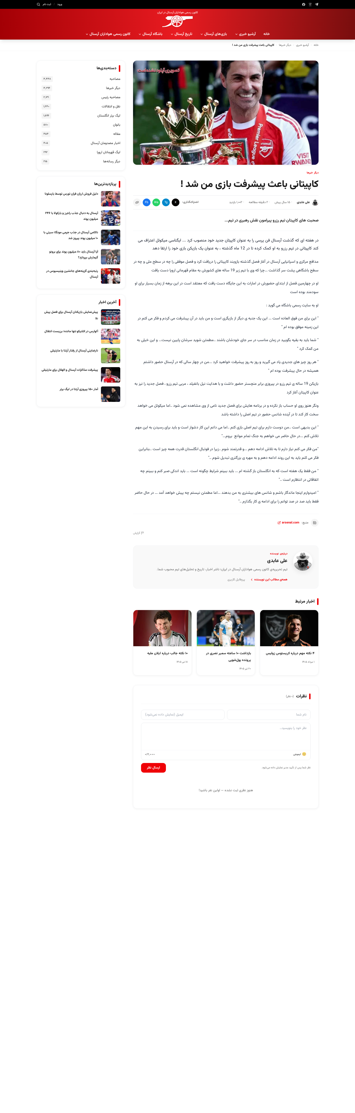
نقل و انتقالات (111, 106)
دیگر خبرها (285, 45)
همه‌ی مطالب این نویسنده (270, 579)
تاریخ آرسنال (183, 34)
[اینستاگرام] (310, 4)
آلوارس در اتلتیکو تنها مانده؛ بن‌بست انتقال (71, 331)
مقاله (116, 134)
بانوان (116, 125)
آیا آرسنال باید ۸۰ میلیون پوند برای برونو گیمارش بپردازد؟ (73, 254)
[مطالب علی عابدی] (302, 561)
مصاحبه (115, 79)
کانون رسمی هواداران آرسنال (110, 34)
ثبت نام (47, 4)
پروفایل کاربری (236, 579)
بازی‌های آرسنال (215, 34)
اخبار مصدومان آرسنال (105, 143)
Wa (156, 202)
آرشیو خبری (247, 34)
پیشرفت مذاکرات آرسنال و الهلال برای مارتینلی (70, 370)
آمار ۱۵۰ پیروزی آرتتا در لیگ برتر (79, 389)
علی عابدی (303, 202)
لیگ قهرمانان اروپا (108, 152)
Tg (166, 202)
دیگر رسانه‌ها (111, 161)
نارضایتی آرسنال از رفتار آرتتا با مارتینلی (74, 350)
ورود (59, 4)
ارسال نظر (153, 767)
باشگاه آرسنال (152, 34)
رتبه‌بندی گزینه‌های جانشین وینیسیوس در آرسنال (72, 274)
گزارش (136, 533)
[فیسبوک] (303, 4)
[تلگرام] (317, 4)
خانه (266, 34)
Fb (146, 202)
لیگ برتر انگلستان (108, 115)
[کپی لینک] (137, 202)
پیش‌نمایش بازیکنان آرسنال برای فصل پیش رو (71, 315)
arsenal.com (290, 522)
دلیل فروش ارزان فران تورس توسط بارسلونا (71, 194)
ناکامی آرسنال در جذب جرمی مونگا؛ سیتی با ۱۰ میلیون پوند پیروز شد (70, 235)
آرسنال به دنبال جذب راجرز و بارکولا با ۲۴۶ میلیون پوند (71, 216)
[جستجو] (38, 4)
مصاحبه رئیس (110, 97)
